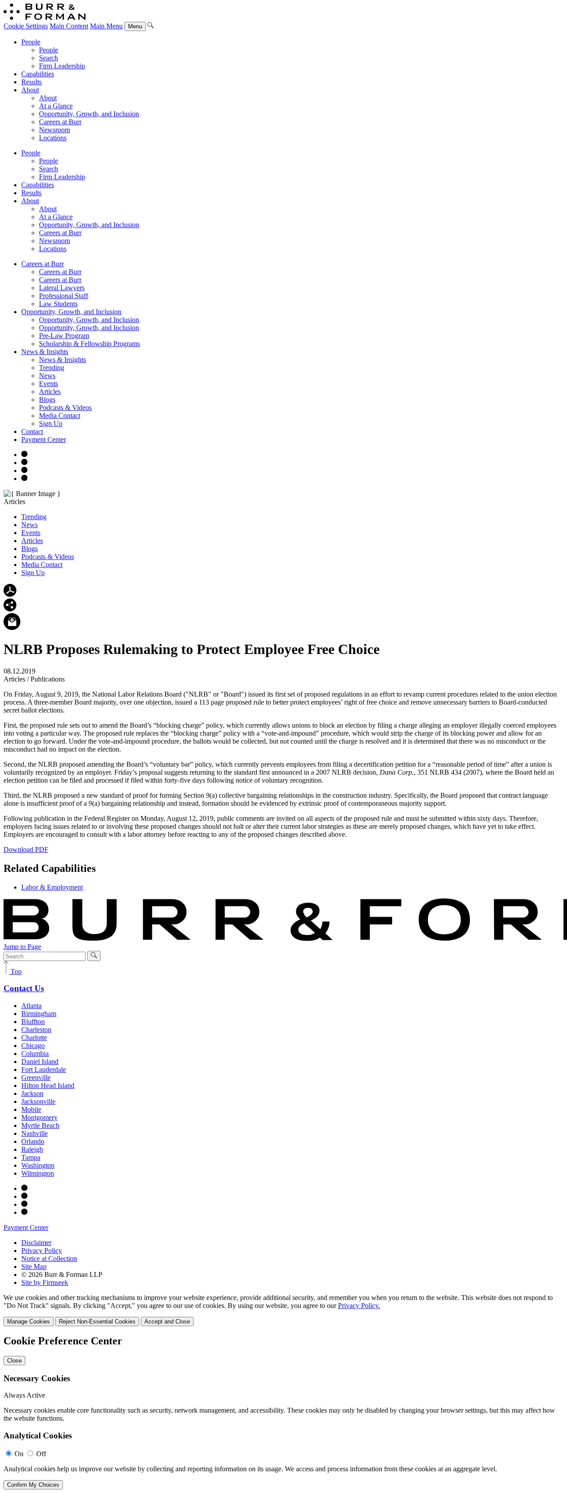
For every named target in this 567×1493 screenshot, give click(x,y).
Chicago (33, 1045)
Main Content (69, 26)
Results (31, 82)
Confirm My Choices (33, 1484)
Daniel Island (39, 1061)
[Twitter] (24, 470)
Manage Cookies (28, 1321)
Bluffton (33, 1021)
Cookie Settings (26, 26)
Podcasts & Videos (65, 407)
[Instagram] (24, 454)
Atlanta (31, 1005)
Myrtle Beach (40, 1125)
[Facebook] (24, 462)
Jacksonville (38, 1101)
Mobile (31, 1109)
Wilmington (37, 1173)
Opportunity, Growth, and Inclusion (89, 114)
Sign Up (50, 423)
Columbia (35, 1053)
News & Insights (44, 351)
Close (14, 1360)
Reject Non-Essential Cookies (97, 1321)
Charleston (36, 1029)
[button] (10, 609)
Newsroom (54, 130)
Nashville (34, 1133)
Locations (52, 138)
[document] (283, 1412)
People (30, 42)
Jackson (32, 1093)
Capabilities (37, 74)
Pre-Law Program (64, 335)
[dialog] (283, 1310)
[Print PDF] (10, 594)
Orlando (32, 1141)
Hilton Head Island (47, 1085)
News (47, 375)
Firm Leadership (62, 66)
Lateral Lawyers (62, 288)
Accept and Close (167, 1321)
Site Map (34, 1266)
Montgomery (39, 1117)
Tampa (30, 1157)
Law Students (58, 303)
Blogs (47, 399)
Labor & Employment (52, 887)
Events (48, 383)
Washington (37, 1165)
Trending (51, 367)
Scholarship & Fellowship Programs (89, 343)
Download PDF (26, 849)
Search (48, 58)
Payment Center (43, 439)
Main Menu (106, 26)
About (30, 90)
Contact (32, 431)
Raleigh (32, 1149)
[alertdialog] (283, 1412)
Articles (50, 391)
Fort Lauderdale (43, 1069)
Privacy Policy (41, 1250)
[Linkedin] (24, 478)
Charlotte (34, 1037)
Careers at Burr (60, 122)
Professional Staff (63, 295)
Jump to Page (22, 946)
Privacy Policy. (359, 1305)
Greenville (35, 1077)
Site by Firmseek (44, 1282)
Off (41, 1454)
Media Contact (59, 415)
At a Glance (56, 106)
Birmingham (38, 1013)
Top (15, 971)
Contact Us (24, 988)
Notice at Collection (49, 1258)
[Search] (151, 26)
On (19, 1454)
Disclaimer (36, 1242)
